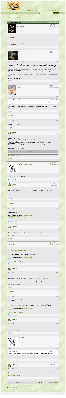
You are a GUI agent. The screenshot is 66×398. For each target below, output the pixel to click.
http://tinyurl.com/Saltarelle (17, 219)
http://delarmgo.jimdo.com (15, 216)
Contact (16, 393)
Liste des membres (43, 10)
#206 (57, 272)
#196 (57, 35)
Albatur (10, 115)
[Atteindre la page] (36, 20)
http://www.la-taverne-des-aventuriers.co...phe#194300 (37, 278)
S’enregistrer (25, 13)
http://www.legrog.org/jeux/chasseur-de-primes (17, 250)
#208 (57, 323)
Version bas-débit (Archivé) (34, 393)
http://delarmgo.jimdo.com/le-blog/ (19, 217)
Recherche (35, 10)
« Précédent (14, 20)
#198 (57, 96)
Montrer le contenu (33, 151)
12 (19, 20)
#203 (57, 208)
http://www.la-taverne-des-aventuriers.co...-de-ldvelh (39, 276)
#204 (57, 230)
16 (26, 20)
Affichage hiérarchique (53, 22)
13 (21, 20)
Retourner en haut (25, 393)
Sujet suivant (19, 382)
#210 (57, 368)
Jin (17, 25)
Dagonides (21, 163)
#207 (57, 296)
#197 (57, 61)
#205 (57, 248)
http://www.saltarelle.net (28, 215)
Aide (57, 10)
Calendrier (52, 10)
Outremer (19, 85)
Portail (29, 10)
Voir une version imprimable (13, 387)
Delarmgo (10, 203)
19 (29, 20)
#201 (57, 173)
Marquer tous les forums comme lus (46, 393)
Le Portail (20, 393)
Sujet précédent (12, 382)
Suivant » (32, 20)
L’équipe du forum (11, 393)
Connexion (19, 13)
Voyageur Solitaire (23, 51)
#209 (57, 348)
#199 (57, 120)
